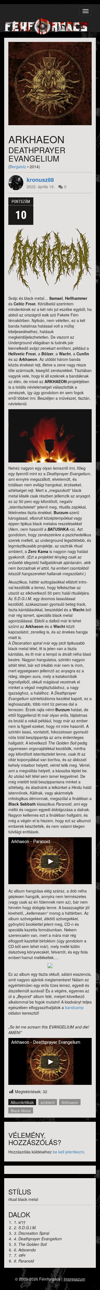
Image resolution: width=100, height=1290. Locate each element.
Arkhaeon (69, 1102)
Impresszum (74, 1279)
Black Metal (21, 1110)
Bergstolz (18, 166)
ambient (48, 1102)
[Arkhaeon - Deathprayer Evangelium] (50, 83)
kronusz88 (40, 179)
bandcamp (74, 1007)
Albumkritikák (22, 1102)
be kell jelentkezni (68, 1152)
